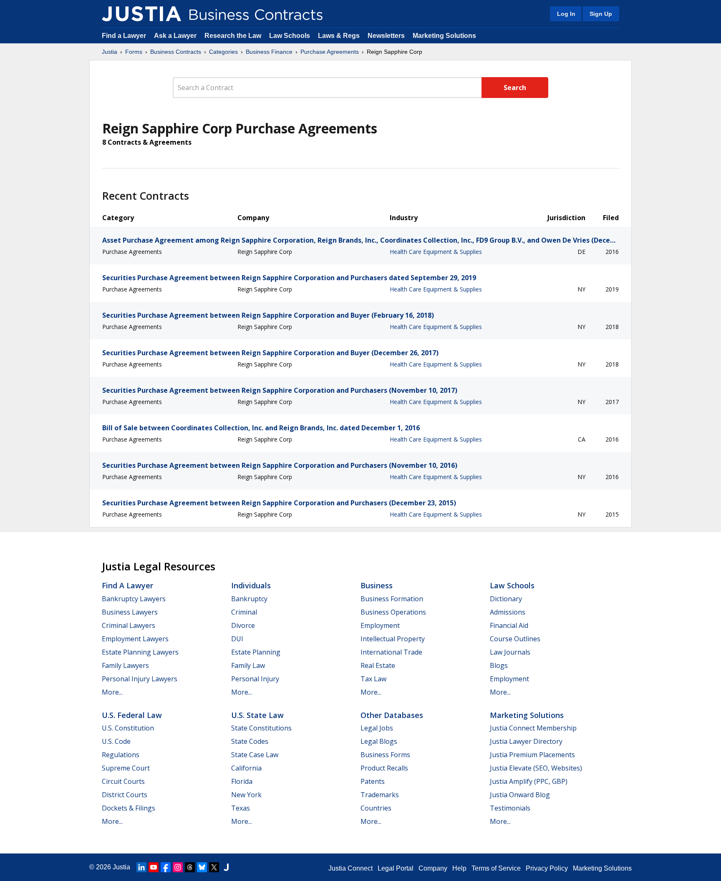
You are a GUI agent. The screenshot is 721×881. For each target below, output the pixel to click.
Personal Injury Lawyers (139, 678)
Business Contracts (175, 51)
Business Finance (269, 51)
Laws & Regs (339, 35)
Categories (223, 51)
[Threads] (190, 867)
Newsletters (386, 35)
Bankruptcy (249, 598)
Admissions (507, 612)
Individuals (251, 585)
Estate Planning (255, 652)
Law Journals (510, 652)
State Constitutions (261, 728)
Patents (372, 781)
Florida (241, 781)
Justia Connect (350, 868)
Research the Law (232, 35)
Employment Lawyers (135, 638)
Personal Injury (255, 678)
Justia (109, 51)
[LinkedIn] (141, 867)
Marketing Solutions (444, 35)
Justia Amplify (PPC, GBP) (528, 781)
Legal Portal (395, 868)
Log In (566, 13)
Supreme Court (126, 768)
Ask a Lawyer (176, 35)
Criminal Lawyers (128, 625)
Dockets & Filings (128, 808)
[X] (214, 867)
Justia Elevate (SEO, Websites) (536, 768)
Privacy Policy (547, 868)
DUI (237, 638)
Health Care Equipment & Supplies (436, 252)
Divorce (243, 625)
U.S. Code (116, 741)
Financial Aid (509, 625)
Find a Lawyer (124, 35)
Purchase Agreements (329, 51)
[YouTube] (154, 867)
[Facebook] (166, 867)
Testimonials (510, 808)
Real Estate (377, 665)
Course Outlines (515, 638)
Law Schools (289, 35)
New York (246, 794)
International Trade (391, 652)
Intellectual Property (392, 638)
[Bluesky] (202, 867)
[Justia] (141, 13)
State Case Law (254, 754)
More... (112, 692)
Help (459, 868)
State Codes (249, 741)
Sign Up (601, 13)
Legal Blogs (378, 741)
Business (376, 585)
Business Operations (393, 612)
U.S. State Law (257, 715)
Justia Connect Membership (533, 728)
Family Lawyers (125, 665)
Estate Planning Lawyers (140, 652)
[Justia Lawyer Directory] (226, 867)
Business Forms (385, 754)
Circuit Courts (123, 781)
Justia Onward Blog (520, 794)
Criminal (244, 612)
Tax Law (373, 678)
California (246, 768)
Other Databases (391, 715)
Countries (375, 808)
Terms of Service (496, 868)
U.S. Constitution (128, 728)
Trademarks (379, 794)
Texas (240, 808)
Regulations (120, 754)
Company (432, 868)
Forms (133, 51)
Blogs (499, 665)
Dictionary (506, 598)
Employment (380, 625)
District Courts (124, 794)
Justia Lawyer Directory (526, 741)
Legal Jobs (376, 728)
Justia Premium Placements (532, 754)
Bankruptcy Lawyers (134, 598)
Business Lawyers (130, 612)
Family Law (248, 665)
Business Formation (391, 598)
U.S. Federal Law (132, 715)
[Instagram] (178, 867)
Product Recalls (384, 768)
